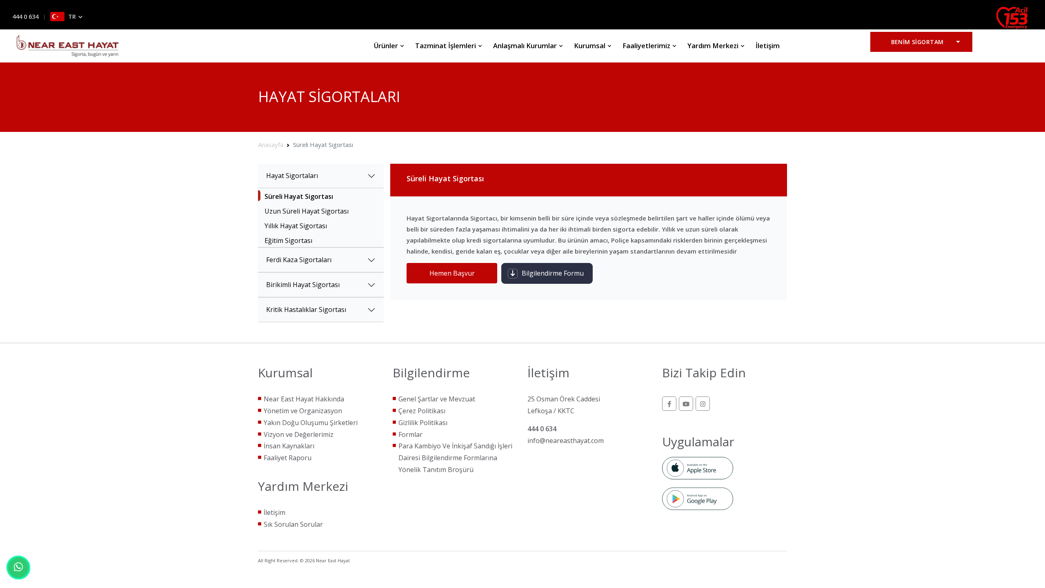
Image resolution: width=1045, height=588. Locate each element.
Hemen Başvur (452, 273)
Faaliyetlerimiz (647, 45)
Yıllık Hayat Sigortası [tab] (296, 225)
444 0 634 (25, 16)
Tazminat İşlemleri (446, 45)
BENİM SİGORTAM (917, 42)
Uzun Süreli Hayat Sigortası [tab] (307, 211)
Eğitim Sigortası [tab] (288, 240)
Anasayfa (270, 144)
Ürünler (387, 45)
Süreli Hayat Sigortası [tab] (299, 196)
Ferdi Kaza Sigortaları (298, 259)
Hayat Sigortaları (292, 175)
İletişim (768, 45)
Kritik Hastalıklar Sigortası (306, 309)
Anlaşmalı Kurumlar (525, 45)
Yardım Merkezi (713, 45)
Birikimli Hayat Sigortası (303, 284)
